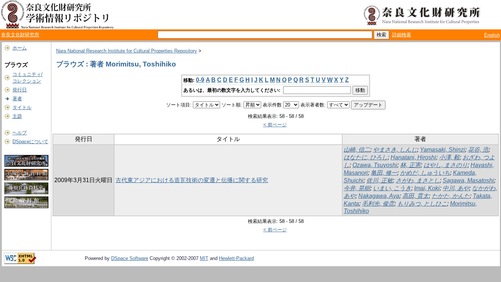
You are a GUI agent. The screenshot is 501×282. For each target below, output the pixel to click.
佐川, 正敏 (379, 180)
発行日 (19, 90)
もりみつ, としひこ (422, 203)
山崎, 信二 (357, 150)
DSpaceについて (30, 141)
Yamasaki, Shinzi (442, 150)
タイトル (22, 107)
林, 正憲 (410, 165)
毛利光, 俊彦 (378, 203)
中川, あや (456, 188)
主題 (17, 116)
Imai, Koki (427, 188)
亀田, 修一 (384, 173)
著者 (17, 98)
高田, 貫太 (415, 196)
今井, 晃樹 (357, 188)
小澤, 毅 (449, 157)
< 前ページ (275, 124)
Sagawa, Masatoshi (468, 180)
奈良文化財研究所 (20, 34)
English (492, 35)
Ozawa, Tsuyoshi (374, 165)
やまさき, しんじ (395, 150)
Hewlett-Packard (236, 258)
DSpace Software (129, 258)
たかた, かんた (451, 196)
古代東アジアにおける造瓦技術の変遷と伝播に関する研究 (192, 180)
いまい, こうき (392, 188)
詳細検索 (401, 34)
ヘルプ (19, 132)
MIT (204, 258)
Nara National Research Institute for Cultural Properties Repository (126, 51)
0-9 (200, 80)
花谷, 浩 (478, 150)
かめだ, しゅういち (425, 173)
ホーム (19, 48)
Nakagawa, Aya (378, 196)
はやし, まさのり (446, 165)
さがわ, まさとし (418, 180)
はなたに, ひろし (366, 157)
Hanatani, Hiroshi (413, 157)
